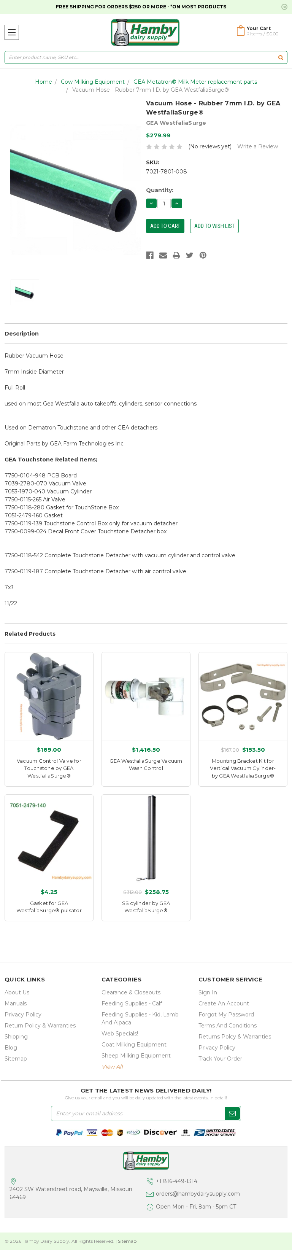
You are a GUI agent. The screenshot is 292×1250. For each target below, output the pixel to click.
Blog (11, 1047)
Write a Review (257, 146)
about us (17, 992)
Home (43, 81)
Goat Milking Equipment (134, 1044)
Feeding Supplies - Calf (132, 1003)
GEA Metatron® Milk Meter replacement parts (195, 81)
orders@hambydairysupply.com (198, 1193)
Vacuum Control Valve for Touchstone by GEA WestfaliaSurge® (49, 768)
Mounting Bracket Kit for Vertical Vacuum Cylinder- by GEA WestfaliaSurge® (243, 768)
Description (22, 333)
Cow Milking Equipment (93, 81)
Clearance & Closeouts (131, 992)
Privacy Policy (23, 1014)
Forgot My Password (226, 1014)
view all (112, 1066)
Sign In (207, 992)
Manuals (16, 1003)
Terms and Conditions (227, 1025)
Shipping (16, 1036)
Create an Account (223, 1003)
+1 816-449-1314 (176, 1181)
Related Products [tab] (30, 633)
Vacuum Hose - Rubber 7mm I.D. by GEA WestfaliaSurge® (150, 89)
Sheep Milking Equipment (136, 1055)
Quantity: (159, 190)
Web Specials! (120, 1033)
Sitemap (16, 1058)
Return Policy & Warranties (40, 1025)
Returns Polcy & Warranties (234, 1036)
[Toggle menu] (12, 32)
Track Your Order (220, 1058)
